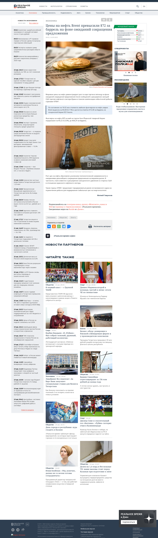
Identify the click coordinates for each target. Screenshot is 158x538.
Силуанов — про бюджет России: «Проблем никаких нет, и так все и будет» (27, 169)
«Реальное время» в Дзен (64, 236)
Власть (73, 217)
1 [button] (126, 73)
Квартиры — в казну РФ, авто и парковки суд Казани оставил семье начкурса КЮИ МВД (27, 303)
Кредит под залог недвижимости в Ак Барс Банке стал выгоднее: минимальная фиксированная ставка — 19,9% (27, 143)
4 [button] (135, 73)
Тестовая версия (87, 532)
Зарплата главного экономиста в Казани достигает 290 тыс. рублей (27, 213)
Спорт (127, 13)
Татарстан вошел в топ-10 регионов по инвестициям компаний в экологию (26, 221)
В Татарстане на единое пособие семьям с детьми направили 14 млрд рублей (26, 81)
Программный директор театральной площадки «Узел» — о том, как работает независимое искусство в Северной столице (61, 478)
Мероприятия (115, 13)
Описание (136, 532)
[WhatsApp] (59, 226)
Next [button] (145, 61)
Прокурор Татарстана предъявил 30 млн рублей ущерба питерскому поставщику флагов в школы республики (96, 337)
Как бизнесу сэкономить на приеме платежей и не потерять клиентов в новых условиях (62, 387)
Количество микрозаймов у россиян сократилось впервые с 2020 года (26, 58)
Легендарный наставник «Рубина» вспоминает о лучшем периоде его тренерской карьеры (61, 339)
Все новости (33, 23)
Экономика (33, 13)
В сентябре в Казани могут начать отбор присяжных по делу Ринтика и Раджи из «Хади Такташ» (27, 348)
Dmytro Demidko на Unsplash (102, 87)
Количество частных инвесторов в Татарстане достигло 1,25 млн (27, 182)
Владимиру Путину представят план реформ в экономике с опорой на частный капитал (26, 372)
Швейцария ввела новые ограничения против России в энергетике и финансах (27, 329)
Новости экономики (27, 21)
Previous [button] (116, 61)
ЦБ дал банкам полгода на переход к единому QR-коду (27, 88)
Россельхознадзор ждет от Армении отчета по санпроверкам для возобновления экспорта (27, 392)
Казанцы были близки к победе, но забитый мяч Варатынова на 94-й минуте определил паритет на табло (95, 427)
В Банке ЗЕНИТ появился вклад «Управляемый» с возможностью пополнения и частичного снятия (26, 249)
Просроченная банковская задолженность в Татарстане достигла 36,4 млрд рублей (25, 192)
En (144, 6)
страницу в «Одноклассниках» (68, 207)
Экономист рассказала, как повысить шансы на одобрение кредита (27, 96)
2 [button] (129, 73)
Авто (78, 13)
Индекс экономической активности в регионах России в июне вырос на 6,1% (27, 105)
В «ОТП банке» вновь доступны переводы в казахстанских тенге (26, 274)
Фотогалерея (56, 6)
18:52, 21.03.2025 (52, 37)
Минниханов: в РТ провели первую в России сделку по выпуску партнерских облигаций (27, 41)
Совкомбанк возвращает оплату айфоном (24, 363)
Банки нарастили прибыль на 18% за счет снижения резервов (27, 72)
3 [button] (132, 73)
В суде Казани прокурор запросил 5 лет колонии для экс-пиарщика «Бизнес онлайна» (26, 284)
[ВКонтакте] (104, 19)
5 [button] (137, 104)
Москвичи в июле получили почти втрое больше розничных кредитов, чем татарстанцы (25, 115)
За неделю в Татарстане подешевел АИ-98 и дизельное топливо (25, 239)
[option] (130, 61)
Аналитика (20, 13)
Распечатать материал (102, 226)
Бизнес (88, 13)
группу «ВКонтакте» (90, 204)
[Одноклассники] (109, 19)
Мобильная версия (88, 529)
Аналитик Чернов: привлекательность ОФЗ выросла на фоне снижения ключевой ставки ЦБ (26, 159)
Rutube (72, 209)
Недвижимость (66, 13)
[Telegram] (64, 226)
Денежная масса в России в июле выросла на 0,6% (26, 258)
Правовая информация (137, 529)
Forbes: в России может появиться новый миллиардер (27, 356)
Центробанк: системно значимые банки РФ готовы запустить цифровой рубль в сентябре (27, 402)
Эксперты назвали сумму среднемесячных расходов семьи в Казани (27, 50)
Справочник (71, 6)
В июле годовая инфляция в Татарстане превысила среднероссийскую (27, 294)
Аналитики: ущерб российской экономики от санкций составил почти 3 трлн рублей (27, 32)
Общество (138, 13)
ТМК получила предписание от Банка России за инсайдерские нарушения (26, 338)
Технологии (100, 13)
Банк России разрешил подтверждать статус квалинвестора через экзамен (27, 265)
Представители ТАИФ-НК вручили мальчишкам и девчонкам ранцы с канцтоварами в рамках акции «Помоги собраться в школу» (61, 293)
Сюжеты (84, 6)
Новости (43, 6)
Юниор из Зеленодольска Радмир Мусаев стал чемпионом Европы (95, 292)
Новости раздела (27, 410)
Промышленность (48, 13)
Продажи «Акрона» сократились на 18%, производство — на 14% (27, 230)
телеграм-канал (74, 204)
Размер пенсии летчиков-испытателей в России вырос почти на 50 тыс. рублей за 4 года (27, 203)
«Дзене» (80, 209)
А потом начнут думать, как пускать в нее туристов (95, 382)
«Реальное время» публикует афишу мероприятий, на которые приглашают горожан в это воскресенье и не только (61, 432)
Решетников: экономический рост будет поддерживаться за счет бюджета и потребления (27, 312)
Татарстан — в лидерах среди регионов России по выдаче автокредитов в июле (27, 133)
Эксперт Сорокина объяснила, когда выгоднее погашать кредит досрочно (25, 125)
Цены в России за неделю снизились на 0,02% (25, 321)
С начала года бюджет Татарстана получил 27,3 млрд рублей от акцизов (27, 382)
